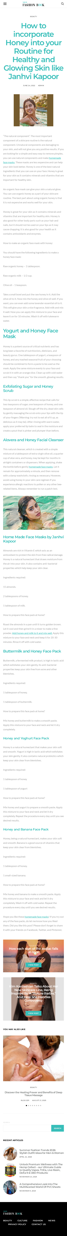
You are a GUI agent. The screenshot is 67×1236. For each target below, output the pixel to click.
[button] (26, 1106)
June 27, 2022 (29, 1006)
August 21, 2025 (39, 1100)
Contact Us (39, 1224)
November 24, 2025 (28, 1177)
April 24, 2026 (25, 1157)
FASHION (38, 1220)
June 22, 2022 (29, 958)
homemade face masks (41, 466)
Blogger (25, 1100)
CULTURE (33, 946)
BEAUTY (33, 16)
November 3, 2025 (27, 1191)
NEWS (51, 1220)
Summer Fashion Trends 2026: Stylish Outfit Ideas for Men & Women (41, 1151)
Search (6, 1122)
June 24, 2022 (29, 86)
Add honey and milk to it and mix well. (32, 633)
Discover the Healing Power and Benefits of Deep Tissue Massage (33, 1094)
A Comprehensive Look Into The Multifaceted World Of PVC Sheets (39, 1185)
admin (41, 86)
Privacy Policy (17, 1224)
